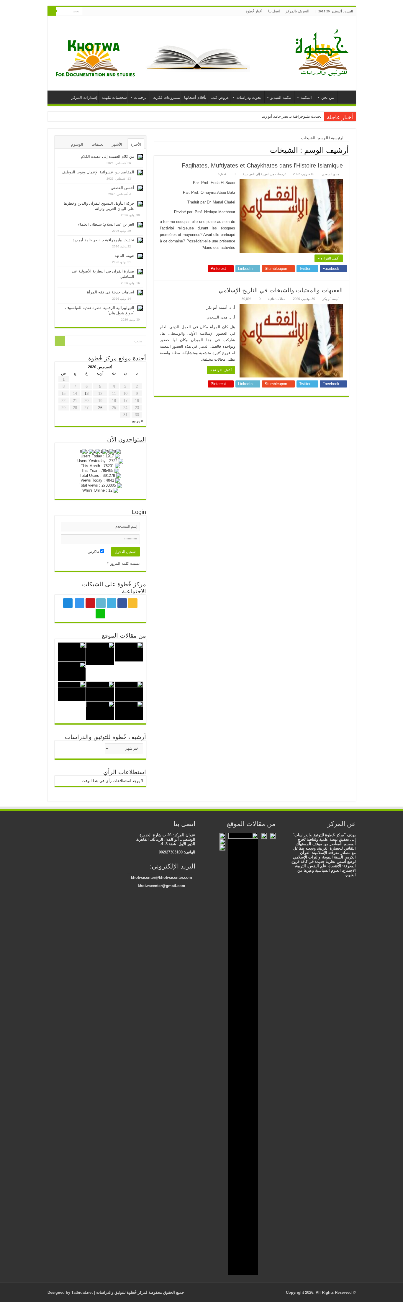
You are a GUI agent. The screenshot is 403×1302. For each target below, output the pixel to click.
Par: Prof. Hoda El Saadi (214, 182)
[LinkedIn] (111, 11)
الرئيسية (345, 97)
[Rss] (127, 11)
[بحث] (51, 11)
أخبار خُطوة (254, 11)
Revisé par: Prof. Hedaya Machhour (204, 212)
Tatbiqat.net (82, 1292)
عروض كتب (219, 97)
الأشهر (117, 144)
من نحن (327, 97)
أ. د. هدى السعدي (221, 317)
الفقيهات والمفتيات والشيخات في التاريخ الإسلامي (281, 290)
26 (100, 407)
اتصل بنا (274, 11)
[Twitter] (116, 11)
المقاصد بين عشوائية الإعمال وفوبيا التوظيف (98, 172)
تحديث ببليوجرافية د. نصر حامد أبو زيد (292, 116)
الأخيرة (135, 144)
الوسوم (77, 144)
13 (86, 393)
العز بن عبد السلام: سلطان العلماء (106, 224)
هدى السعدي (330, 174)
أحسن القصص (122, 187)
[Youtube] (105, 11)
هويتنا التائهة (124, 255)
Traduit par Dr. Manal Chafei (211, 202)
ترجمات (140, 97)
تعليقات (97, 144)
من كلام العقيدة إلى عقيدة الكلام (107, 156)
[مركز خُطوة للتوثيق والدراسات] (323, 52)
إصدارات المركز (84, 97)
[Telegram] (93, 11)
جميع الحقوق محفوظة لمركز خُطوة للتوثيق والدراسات (139, 1292)
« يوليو (137, 420)
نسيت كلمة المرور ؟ (123, 563)
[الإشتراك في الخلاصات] (155, 149)
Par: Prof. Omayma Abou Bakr (209, 192)
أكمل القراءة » (328, 258)
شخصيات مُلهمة (114, 97)
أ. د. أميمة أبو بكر (221, 307)
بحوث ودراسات (248, 97)
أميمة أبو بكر (330, 299)
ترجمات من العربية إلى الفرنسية (264, 174)
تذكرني (94, 551)
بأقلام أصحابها (195, 97)
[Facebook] (122, 11)
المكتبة (306, 97)
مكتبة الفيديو (281, 97)
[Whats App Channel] (87, 11)
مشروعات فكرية (166, 97)
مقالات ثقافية (277, 299)
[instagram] (99, 11)
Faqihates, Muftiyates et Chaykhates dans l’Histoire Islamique (262, 165)
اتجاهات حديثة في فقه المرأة (110, 292)
